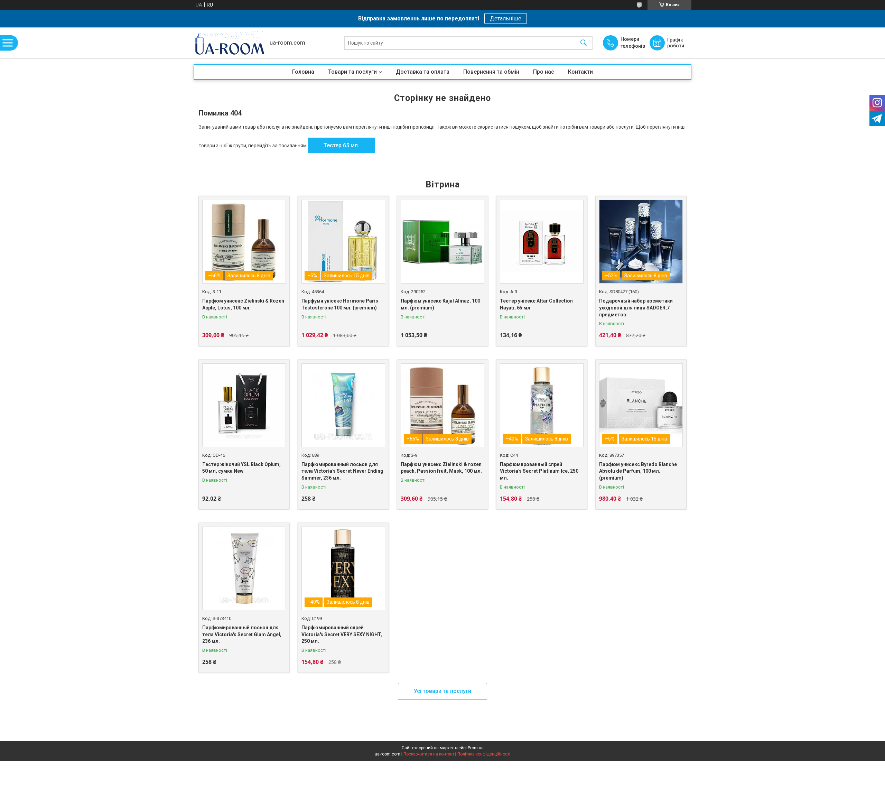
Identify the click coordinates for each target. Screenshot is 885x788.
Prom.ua (476, 747)
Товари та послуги (352, 71)
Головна (303, 71)
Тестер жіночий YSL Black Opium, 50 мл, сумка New (241, 468)
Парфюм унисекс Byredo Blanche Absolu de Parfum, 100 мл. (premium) (638, 471)
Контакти (580, 71)
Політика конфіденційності (483, 754)
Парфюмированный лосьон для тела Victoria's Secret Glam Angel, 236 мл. (241, 634)
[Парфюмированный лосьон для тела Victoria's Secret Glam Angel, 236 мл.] (244, 568)
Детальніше (505, 18)
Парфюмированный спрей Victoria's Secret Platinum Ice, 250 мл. (539, 471)
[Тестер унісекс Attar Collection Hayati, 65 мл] (542, 242)
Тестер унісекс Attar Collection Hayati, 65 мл (536, 304)
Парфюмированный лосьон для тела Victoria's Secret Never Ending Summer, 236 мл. (342, 471)
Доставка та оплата (422, 71)
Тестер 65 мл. (341, 145)
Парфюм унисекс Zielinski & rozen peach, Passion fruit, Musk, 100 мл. (441, 468)
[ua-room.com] (229, 43)
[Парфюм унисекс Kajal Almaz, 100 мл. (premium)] (442, 242)
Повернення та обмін (491, 71)
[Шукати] (583, 43)
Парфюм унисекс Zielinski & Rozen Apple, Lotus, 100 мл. (243, 304)
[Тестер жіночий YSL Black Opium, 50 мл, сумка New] (244, 405)
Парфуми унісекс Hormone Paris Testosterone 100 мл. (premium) (339, 304)
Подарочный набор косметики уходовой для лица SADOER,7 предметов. (636, 307)
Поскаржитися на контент (428, 754)
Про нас (543, 71)
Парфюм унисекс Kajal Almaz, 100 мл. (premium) (440, 304)
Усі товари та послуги (442, 691)
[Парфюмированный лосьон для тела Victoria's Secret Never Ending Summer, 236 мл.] (343, 405)
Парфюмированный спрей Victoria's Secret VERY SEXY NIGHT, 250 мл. (341, 634)
